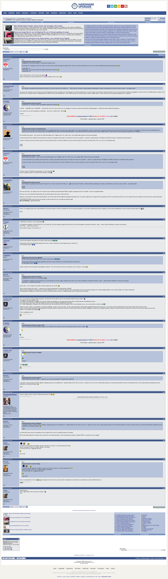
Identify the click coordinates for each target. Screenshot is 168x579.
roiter (5, 127)
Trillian (144, 527)
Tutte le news (88, 45)
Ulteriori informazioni (111, 572)
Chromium (145, 515)
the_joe (5, 462)
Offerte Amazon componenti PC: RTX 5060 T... (126, 520)
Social (99, 576)
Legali (64, 576)
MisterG (6, 208)
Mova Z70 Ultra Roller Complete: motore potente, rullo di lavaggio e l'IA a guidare (38, 26)
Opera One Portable (147, 519)
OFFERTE (80, 13)
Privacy (68, 576)
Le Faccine (5, 547)
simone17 (6, 60)
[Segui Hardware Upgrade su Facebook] (108, 6)
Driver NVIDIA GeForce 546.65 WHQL (151, 525)
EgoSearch (148, 22)
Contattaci (138, 558)
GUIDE (75, 13)
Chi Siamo (59, 576)
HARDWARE (11, 13)
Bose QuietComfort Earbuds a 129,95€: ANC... (126, 517)
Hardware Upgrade (145, 558)
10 (23, 51)
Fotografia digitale (21, 18)
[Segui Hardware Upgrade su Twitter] (111, 6)
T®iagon (6, 222)
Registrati (18, 22)
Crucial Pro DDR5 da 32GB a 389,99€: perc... (126, 521)
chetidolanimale (8, 86)
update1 (79, 116)
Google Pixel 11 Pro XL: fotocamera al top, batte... (20, 521)
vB (7, 546)
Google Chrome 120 (147, 529)
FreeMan (6, 101)
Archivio (153, 558)
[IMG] (8, 548)
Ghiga (5, 443)
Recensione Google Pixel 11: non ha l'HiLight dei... (20, 517)
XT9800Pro (7, 256)
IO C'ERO (89, 116)
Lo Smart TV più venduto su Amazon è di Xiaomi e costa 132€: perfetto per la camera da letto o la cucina (110, 41)
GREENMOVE (54, 13)
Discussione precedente (78, 510)
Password (147, 20)
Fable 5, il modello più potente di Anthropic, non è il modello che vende (102, 37)
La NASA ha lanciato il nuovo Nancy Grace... (125, 515)
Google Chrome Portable (148, 528)
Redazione (83, 576)
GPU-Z (144, 516)
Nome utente (147, 18)
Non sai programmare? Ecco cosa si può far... (19, 525)
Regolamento (71, 22)
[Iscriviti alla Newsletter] (115, 6)
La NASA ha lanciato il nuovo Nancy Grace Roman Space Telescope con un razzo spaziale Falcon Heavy (111, 26)
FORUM (70, 13)
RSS (96, 576)
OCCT (144, 517)
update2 (84, 116)
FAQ (42, 22)
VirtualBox (145, 531)
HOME (5, 13)
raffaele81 (6, 241)
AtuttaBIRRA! (7, 180)
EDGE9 (47, 13)
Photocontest (28, 18)
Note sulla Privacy (159, 558)
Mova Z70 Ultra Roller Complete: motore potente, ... (21, 513)
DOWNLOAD (85, 568)
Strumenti (161, 55)
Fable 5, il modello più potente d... (123, 523)
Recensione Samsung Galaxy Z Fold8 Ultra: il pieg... (21, 529)
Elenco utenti (111, 22)
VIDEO (107, 568)
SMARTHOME (62, 13)
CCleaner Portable (147, 521)
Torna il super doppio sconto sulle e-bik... (125, 519)
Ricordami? (162, 18)
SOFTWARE (41, 13)
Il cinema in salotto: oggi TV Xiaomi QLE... (125, 528)
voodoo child (7, 299)
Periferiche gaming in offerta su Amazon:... (125, 526)
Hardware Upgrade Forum (10, 18)
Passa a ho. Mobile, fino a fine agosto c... (125, 529)
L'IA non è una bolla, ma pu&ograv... (123, 527)
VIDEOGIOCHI (25, 13)
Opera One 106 (146, 520)
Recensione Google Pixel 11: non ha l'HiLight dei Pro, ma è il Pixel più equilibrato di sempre (41, 32)
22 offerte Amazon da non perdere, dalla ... (125, 516)
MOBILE (18, 13)
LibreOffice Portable (147, 518)
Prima (11, 51)
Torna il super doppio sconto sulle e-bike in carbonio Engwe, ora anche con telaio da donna (107, 32)
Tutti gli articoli (6, 45)
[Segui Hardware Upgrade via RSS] (118, 6)
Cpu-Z (144, 524)
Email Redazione (90, 576)
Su (165, 558)
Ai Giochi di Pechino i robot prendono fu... (125, 531)
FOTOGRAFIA (33, 13)
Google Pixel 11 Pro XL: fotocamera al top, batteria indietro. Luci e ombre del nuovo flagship (41, 38)
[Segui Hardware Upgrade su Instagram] (125, 6)
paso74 (5, 275)
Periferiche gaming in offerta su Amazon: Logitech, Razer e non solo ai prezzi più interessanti (108, 42)
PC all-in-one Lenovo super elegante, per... (125, 524)
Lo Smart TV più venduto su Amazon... (124, 525)
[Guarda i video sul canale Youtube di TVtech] (122, 6)
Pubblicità (73, 576)
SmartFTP (145, 526)
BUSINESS (93, 568)
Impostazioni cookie (106, 576)
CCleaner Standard (147, 523)
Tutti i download (145, 534)
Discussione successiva (89, 510)
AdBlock (78, 576)
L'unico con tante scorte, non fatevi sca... (125, 518)
